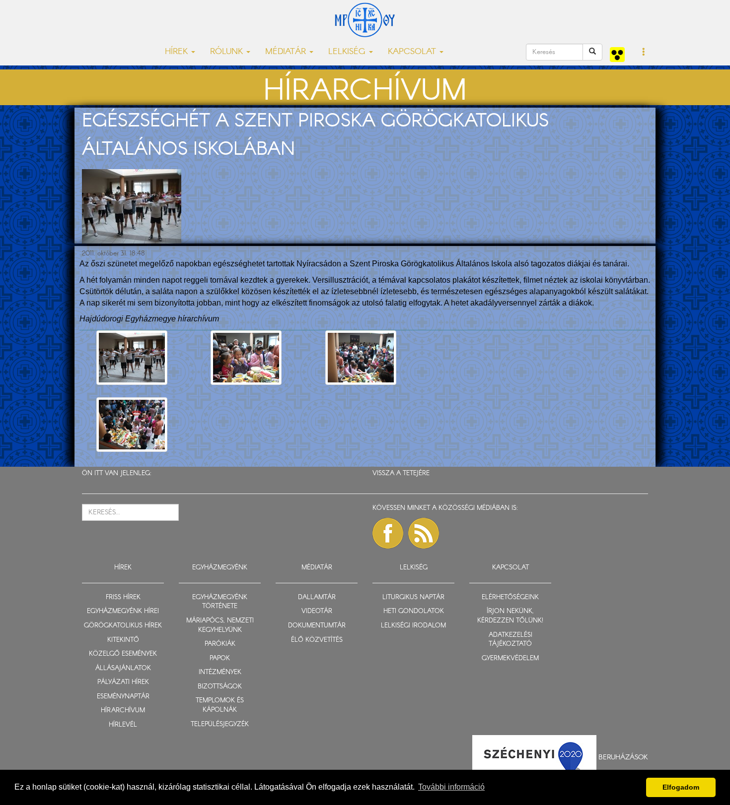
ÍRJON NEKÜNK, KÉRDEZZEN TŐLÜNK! (510, 616)
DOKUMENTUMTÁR (317, 625)
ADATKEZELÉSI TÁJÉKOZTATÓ (510, 639)
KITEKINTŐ (123, 640)
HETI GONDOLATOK (413, 611)
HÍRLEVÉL (123, 725)
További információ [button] (451, 787)
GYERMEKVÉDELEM (510, 658)
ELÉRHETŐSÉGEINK (510, 597)
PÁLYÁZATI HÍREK (123, 682)
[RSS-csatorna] (423, 533)
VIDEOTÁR (316, 611)
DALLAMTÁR (317, 597)
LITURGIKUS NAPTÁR (413, 597)
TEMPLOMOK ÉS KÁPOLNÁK (220, 705)
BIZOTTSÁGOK (220, 686)
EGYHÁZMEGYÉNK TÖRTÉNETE (219, 602)
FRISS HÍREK (123, 597)
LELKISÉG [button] (348, 52)
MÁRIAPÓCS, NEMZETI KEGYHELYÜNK (220, 625)
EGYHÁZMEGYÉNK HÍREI (123, 611)
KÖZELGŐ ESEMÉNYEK (123, 654)
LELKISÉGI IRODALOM (413, 625)
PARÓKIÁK (220, 644)
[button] (644, 52)
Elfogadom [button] (680, 787)
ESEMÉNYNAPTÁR (123, 696)
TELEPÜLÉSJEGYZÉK (220, 724)
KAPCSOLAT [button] (413, 52)
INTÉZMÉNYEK (220, 672)
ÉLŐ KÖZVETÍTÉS (317, 640)
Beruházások (623, 757)
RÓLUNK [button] (227, 52)
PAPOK (220, 658)
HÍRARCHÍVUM (123, 710)
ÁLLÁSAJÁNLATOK (123, 668)
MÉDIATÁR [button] (286, 52)
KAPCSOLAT (510, 567)
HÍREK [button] (177, 52)
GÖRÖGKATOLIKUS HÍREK (123, 625)
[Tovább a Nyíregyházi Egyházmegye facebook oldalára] (387, 533)
